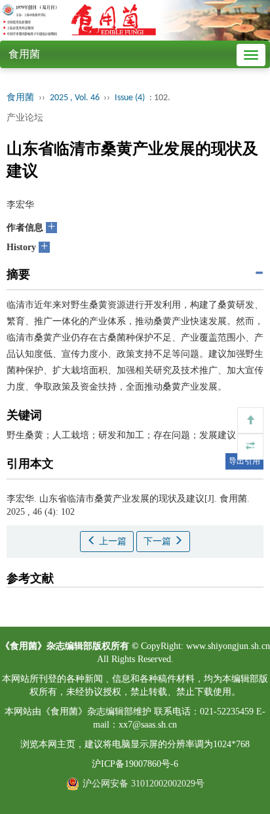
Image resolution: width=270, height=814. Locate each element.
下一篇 (159, 541)
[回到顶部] (250, 420)
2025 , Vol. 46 (76, 98)
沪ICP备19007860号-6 (135, 764)
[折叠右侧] (250, 447)
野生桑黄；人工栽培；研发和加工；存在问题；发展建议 (121, 435)
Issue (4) (130, 98)
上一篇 (111, 541)
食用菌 (24, 54)
